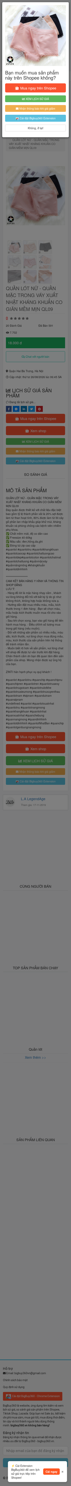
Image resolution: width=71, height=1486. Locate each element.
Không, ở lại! (35, 128)
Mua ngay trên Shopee (37, 87)
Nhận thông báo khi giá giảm (37, 108)
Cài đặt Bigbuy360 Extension (37, 118)
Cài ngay (51, 1472)
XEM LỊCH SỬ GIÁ (37, 99)
